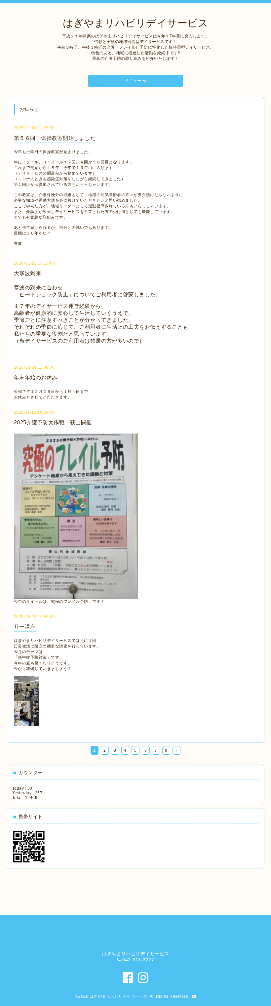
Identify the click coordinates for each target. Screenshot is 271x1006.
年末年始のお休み (36, 377)
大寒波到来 (27, 273)
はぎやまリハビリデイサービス (135, 23)
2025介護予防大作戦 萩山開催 (53, 422)
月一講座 (25, 627)
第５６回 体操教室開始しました (55, 138)
